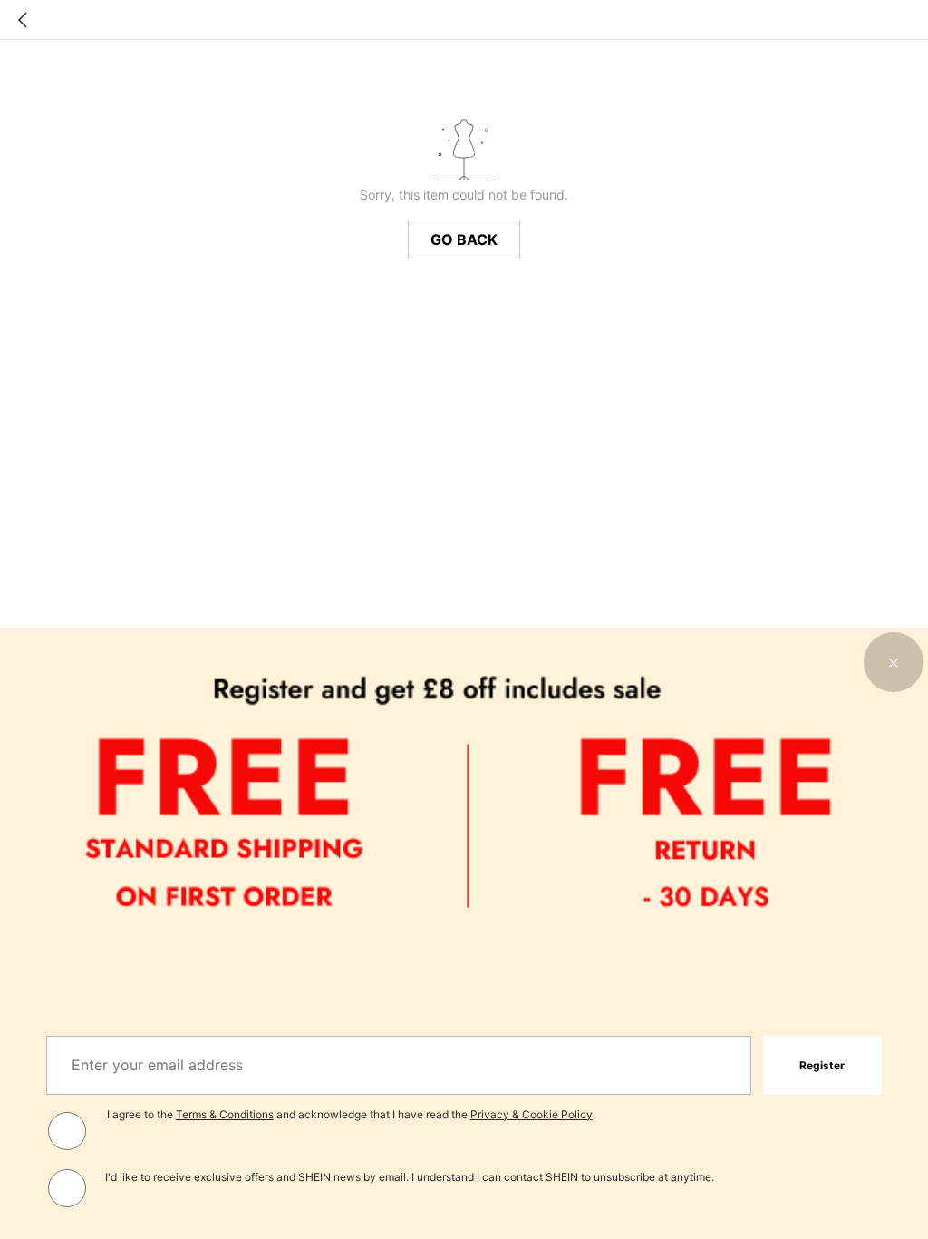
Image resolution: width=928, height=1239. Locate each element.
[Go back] (23, 20)
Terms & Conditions (225, 1114)
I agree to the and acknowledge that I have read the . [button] (351, 1114)
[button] (893, 662)
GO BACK (464, 239)
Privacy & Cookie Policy (531, 1114)
